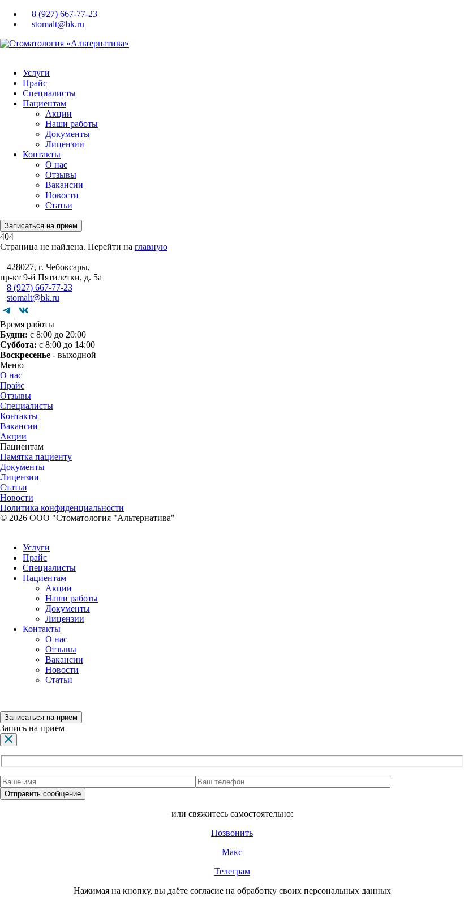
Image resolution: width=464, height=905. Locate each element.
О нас (56, 164)
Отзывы (60, 175)
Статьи (58, 205)
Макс (232, 852)
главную (151, 246)
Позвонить (232, 833)
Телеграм (232, 871)
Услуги (36, 73)
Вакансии (64, 185)
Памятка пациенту (36, 457)
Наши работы (71, 124)
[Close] (8, 739)
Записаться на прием (41, 225)
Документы (67, 134)
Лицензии (64, 144)
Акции (58, 113)
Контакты (42, 154)
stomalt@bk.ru (58, 24)
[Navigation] (3, 53)
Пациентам (44, 103)
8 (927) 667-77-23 (64, 14)
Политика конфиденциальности (62, 508)
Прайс (35, 83)
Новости (62, 195)
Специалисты (49, 93)
